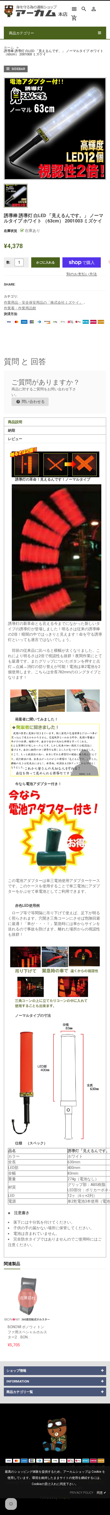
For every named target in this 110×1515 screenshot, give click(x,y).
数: (8, 262)
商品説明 (15, 422)
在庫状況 (10, 231)
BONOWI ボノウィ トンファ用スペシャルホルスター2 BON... (27, 1332)
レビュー (15, 439)
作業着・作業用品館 (20, 308)
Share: (10, 284)
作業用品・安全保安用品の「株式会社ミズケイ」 (43, 302)
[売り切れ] (27, 1285)
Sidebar (18, 69)
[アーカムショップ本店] (55, 1434)
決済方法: (11, 314)
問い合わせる (33, 401)
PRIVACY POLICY (81, 1492)
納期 (11, 430)
